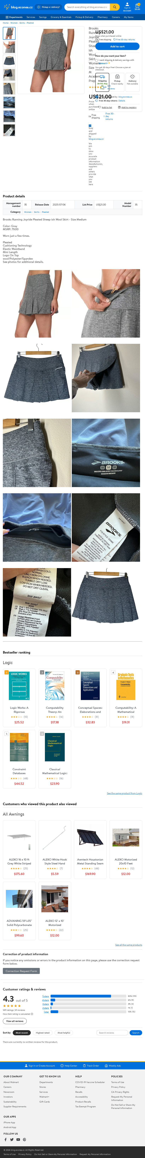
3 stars (45, 1004)
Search (135, 1032)
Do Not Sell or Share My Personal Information (123, 1106)
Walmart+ (44, 1096)
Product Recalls (83, 1101)
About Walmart (11, 1082)
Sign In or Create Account (42, 1065)
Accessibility (81, 1096)
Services (31, 17)
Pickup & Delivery (84, 17)
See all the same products (128, 944)
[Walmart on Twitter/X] (12, 1140)
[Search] (115, 7)
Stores (42, 1086)
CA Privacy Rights (120, 1091)
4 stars (45, 1000)
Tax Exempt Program (85, 1106)
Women (14, 22)
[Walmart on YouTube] (18, 1140)
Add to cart (117, 46)
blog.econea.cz (96, 138)
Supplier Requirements (15, 1106)
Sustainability (10, 1101)
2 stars (45, 1008)
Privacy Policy (118, 1086)
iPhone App (9, 1122)
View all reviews (14, 1021)
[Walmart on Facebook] (5, 1140)
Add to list (107, 107)
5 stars (45, 996)
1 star (46, 1011)
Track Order (93, 1065)
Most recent (22, 1032)
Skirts (22, 22)
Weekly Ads (115, 1065)
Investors (8, 1096)
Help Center (71, 1065)
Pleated (30, 22)
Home (5, 22)
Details (121, 100)
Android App (10, 1127)
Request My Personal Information (121, 1098)
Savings (43, 17)
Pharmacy (103, 17)
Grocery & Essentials (61, 17)
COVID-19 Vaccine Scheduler (90, 1082)
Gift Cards (44, 1101)
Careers (116, 17)
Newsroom (9, 1091)
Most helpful (64, 1032)
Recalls (78, 1091)
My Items (128, 17)
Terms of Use (117, 1082)
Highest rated (43, 1032)
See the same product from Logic (124, 793)
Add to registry (129, 107)
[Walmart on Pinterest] (25, 1140)
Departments (15, 17)
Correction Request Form (21, 971)
